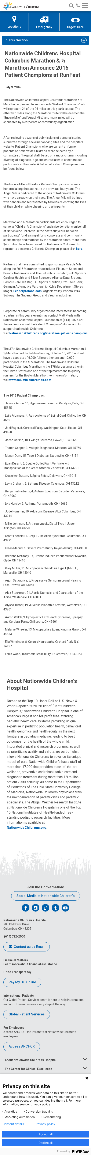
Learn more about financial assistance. (30, 964)
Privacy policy (45, 1124)
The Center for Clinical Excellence (28, 1069)
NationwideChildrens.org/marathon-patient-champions (48, 333)
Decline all (45, 1142)
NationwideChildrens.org (26, 828)
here (79, 248)
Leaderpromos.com (27, 291)
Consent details (13, 1124)
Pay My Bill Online (22, 982)
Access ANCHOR (22, 1046)
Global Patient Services (27, 1014)
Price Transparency (17, 972)
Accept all (45, 1134)
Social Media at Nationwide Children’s (46, 896)
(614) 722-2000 (14, 936)
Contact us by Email (28, 947)
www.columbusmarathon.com (30, 380)
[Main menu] (85, 5)
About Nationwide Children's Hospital (31, 1060)
